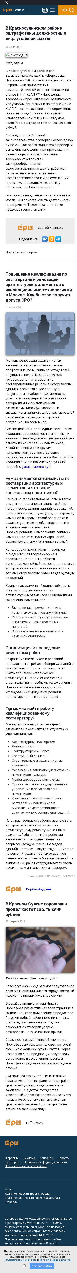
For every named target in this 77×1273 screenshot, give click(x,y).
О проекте (12, 1158)
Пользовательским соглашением (20, 1259)
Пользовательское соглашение (26, 1166)
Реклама (29, 1158)
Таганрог (18, 10)
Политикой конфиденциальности (54, 1259)
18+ (64, 10)
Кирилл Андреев (38, 889)
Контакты (46, 1158)
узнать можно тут (36, 466)
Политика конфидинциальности (45, 1162)
